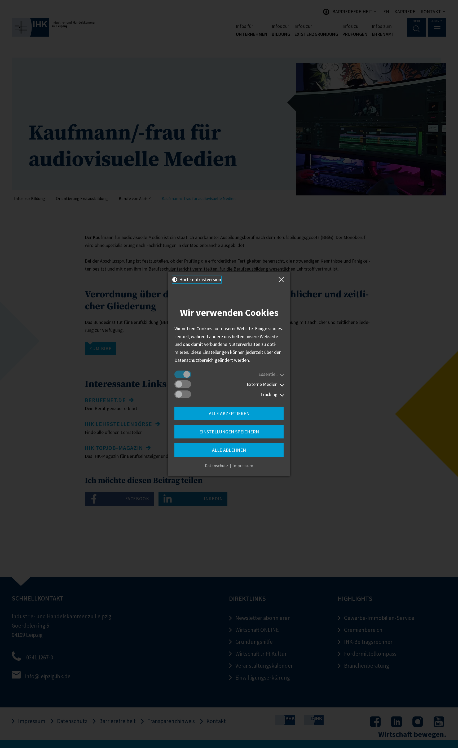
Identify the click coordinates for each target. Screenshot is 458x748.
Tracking (269, 394)
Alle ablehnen (229, 450)
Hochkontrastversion (199, 279)
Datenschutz (216, 465)
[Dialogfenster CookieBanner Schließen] (282, 279)
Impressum (242, 465)
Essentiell (268, 374)
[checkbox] (182, 374)
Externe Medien (262, 384)
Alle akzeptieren (229, 413)
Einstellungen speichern (229, 432)
